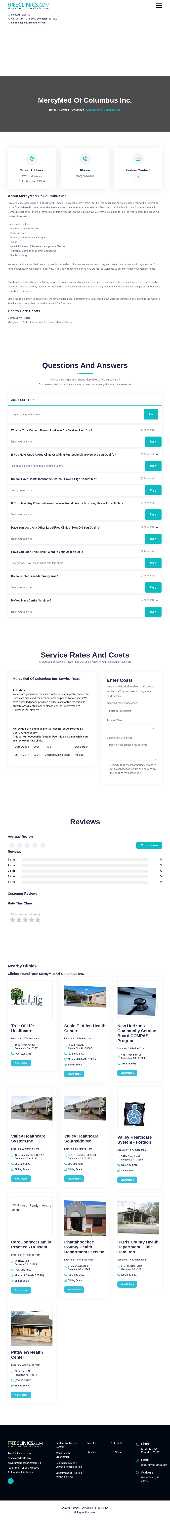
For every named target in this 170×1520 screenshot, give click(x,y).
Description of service (119, 737)
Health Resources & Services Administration (69, 1464)
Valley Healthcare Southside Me (81, 1138)
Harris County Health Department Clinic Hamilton (138, 1247)
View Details (21, 1063)
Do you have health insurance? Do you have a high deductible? (54, 479)
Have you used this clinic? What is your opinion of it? (47, 552)
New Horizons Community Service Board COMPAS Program (136, 1033)
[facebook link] (11, 1481)
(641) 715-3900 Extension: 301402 (38, 18)
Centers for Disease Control (67, 1445)
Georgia (64, 109)
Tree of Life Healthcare (22, 1028)
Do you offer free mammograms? (34, 576)
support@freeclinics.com (32, 22)
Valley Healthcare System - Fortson (134, 1139)
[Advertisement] (85, 51)
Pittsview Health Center (27, 1355)
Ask (151, 414)
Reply (153, 441)
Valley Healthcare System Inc (28, 1138)
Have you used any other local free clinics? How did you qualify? (56, 527)
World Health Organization (63, 1455)
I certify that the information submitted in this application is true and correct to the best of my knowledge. (133, 769)
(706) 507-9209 (85, 176)
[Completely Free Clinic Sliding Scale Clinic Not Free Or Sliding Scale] (131, 728)
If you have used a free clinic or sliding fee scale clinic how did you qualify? (63, 454)
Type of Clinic (115, 720)
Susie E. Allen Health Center (84, 1028)
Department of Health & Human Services (69, 1474)
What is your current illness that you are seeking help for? (51, 430)
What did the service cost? (122, 703)
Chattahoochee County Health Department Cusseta (84, 1247)
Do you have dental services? (31, 600)
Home (52, 109)
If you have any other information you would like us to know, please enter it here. (67, 503)
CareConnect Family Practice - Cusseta (31, 1244)
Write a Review (149, 845)
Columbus (77, 109)
